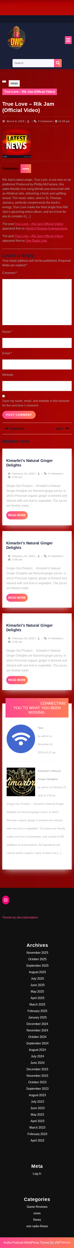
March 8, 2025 (15, 121)
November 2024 (37, 1030)
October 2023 (37, 1082)
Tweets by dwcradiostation (20, 917)
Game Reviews (37, 1206)
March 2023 (37, 1127)
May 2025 (37, 991)
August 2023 (37, 1095)
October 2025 (37, 959)
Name (7, 331)
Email (7, 353)
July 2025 (37, 978)
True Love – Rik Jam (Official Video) (39, 224)
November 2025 (37, 952)
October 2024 (37, 1036)
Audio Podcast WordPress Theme (26, 1242)
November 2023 (37, 1075)
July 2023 (37, 1101)
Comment (9, 272)
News (37, 1219)
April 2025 (37, 998)
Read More (18, 516)
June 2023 (37, 1108)
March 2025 (37, 1004)
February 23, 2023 (23, 473)
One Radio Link (36, 240)
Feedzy (65, 1243)
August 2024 (37, 1049)
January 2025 (37, 1017)
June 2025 (37, 985)
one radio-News (37, 1226)
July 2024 (37, 1056)
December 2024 (37, 1024)
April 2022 (37, 1140)
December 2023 (37, 1069)
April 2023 (37, 1121)
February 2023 (37, 1134)
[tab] (68, 40)
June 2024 (37, 1062)
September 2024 (37, 1043)
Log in (37, 1173)
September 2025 (37, 965)
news (14, 83)
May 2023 (37, 1114)
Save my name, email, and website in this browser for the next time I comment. (35, 403)
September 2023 (37, 1088)
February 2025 (37, 1011)
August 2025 (37, 972)
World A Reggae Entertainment (46, 228)
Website (7, 374)
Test (40, 727)
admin (45, 736)
